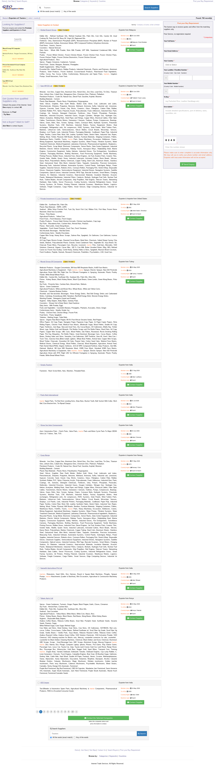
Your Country (168, 61)
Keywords (93, 1)
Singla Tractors (46, 365)
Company (140, 24)
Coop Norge (45, 455)
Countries (102, 1)
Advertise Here (18, 40)
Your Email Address (171, 51)
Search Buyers (21, 1)
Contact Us (102, 750)
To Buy (166, 97)
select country (33, 18)
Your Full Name (169, 41)
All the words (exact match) (50, 11)
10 (72, 712)
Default (157, 24)
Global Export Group (48, 30)
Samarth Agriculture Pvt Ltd (51, 568)
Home (5, 18)
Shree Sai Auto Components (51, 425)
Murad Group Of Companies (51, 262)
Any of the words (70, 11)
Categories (84, 1)
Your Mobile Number (171, 83)
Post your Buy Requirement (203, 1)
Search (143, 734)
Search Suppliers (151, 8)
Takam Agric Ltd (46, 598)
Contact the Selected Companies (99, 718)
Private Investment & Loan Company (54, 199)
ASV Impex (44, 683)
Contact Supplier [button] (136, 50)
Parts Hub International (49, 395)
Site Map (92, 750)
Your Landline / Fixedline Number (175, 70)
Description (168, 107)
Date (152, 24)
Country (146, 24)
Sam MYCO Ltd (46, 86)
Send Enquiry (188, 164)
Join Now (11, 1)
